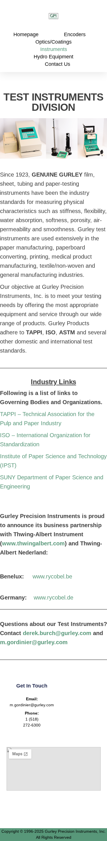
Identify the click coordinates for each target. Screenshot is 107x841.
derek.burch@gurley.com (57, 633)
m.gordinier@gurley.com (34, 642)
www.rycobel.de (53, 597)
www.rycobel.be (52, 576)
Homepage (26, 34)
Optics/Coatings (53, 42)
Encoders (75, 34)
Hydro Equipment (53, 57)
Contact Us (57, 64)
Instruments (53, 49)
